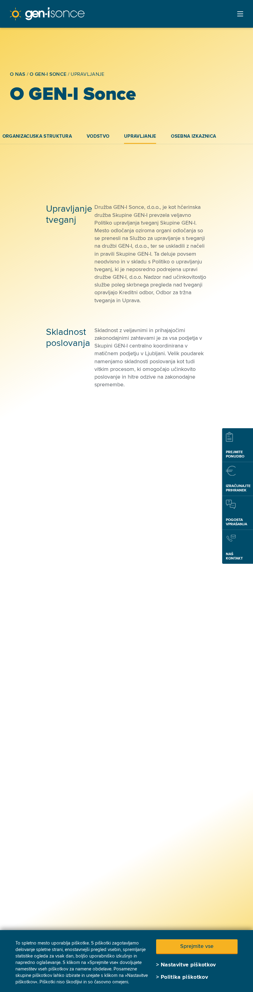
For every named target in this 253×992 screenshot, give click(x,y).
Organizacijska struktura (37, 136)
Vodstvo (98, 136)
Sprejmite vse (197, 946)
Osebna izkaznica (193, 136)
